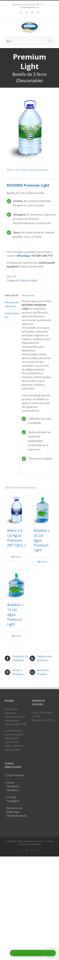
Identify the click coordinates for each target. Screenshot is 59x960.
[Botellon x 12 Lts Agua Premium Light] (16, 584)
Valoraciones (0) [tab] (11, 315)
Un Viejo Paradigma (13, 799)
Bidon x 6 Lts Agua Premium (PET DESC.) (16, 537)
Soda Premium (15, 775)
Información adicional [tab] (11, 304)
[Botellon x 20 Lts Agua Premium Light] (42, 510)
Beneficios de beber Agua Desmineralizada (16, 811)
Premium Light (28, 280)
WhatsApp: (24, 255)
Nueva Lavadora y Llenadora (13, 786)
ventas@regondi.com (29, 7)
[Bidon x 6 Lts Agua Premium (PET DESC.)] (16, 510)
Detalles (17, 556)
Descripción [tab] (11, 295)
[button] (33, 953)
